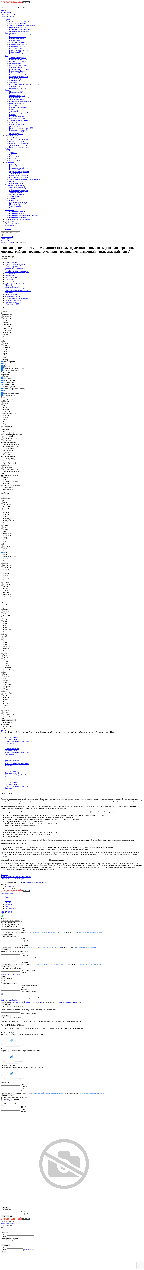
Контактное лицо (7, 1232)
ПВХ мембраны (12, 287)
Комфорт (6, 498)
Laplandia (6, 548)
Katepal (6, 343)
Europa (5, 529)
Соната (6, 699)
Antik (5, 621)
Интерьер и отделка (12, 136)
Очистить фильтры (7, 886)
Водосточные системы (15, 289)
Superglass (7, 504)
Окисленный (8, 436)
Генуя (5, 672)
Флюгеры (9, 281)
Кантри (6, 573)
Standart (6, 502)
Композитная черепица (15, 264)
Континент (7, 580)
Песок (5, 479)
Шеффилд (7, 716)
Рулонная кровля (12, 274)
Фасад (7, 56)
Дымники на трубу (13, 302)
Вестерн (6, 569)
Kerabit (5, 345)
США (5, 407)
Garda (5, 636)
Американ (7, 668)
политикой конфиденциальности (90, 932)
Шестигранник (8, 714)
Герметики (7, 378)
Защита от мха (8, 384)
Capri (5, 625)
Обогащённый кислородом (13, 434)
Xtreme (5, 663)
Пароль (24, 972)
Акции (7, 897)
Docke (5, 322)
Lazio (5, 642)
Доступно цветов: (12, 739)
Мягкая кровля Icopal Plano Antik (17, 764)
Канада (6, 403)
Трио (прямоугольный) (11, 444)
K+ (4, 540)
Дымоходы (10, 293)
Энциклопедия (10, 908)
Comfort (6, 525)
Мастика (6, 366)
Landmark (6, 546)
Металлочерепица (13, 266)
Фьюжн (6, 710)
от (1, 310)
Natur (5, 644)
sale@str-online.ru (7, 879)
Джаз (5, 571)
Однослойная (8, 490)
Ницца (5, 691)
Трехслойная (8, 492)
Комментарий (25, 945)
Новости (8, 899)
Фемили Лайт (8, 595)
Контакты (4, 875)
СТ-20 (5, 588)
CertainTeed (7, 332)
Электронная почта (28, 958)
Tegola (5, 351)
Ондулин (9, 275)
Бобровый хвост (9, 451)
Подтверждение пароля (9, 1239)
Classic (5, 523)
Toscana (6, 657)
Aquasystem (7, 316)
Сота (5, 701)
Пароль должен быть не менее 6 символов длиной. (19, 1241)
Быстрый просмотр (12, 737)
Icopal (5, 320)
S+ (4, 500)
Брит (5, 354)
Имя (23, 928)
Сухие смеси (9, 225)
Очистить (4, 732)
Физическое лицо (9, 981)
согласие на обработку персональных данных (28, 1002)
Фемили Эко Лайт (9, 597)
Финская (6, 599)
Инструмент (9, 227)
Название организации (30, 985)
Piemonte (6, 647)
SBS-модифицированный (12, 432)
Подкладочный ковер (11, 370)
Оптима (6, 582)
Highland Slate (8, 535)
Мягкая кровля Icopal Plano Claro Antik (19, 741)
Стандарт (6, 704)
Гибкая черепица (9, 362)
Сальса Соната (8, 607)
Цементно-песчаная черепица (17, 272)
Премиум (6, 584)
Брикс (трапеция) (9, 463)
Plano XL (6, 554)
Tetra (5, 655)
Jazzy (5, 538)
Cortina (5, 632)
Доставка (8, 904)
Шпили (8, 285)
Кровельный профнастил (15, 268)
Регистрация (10, 14)
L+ (4, 544)
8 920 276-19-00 (6, 12)
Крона (5, 682)
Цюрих (6, 712)
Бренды (3, 10)
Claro (5, 628)
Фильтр (3, 730)
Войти (12, 1223)
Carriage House (8, 521)
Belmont (6, 514)
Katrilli (5, 542)
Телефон (24, 930)
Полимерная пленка (10, 481)
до (2, 312)
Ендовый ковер (8, 364)
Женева (6, 611)
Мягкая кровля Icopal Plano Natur (17, 786)
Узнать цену (9, 743)
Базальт (6, 477)
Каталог (4, 242)
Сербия (6, 409)
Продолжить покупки (16, 1101)
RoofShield (7, 347)
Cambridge (7, 519)
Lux (4, 550)
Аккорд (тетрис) (9, 448)
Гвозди (5, 376)
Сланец (6, 483)
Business (6, 516)
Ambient (6, 512)
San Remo (6, 649)
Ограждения (9, 162)
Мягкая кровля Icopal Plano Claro (17, 752)
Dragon (5, 634)
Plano (5, 552)
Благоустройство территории (15, 185)
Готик (5, 609)
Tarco (5, 349)
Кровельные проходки (14, 300)
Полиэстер (7, 440)
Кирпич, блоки (10, 33)
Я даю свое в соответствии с (42, 1002)
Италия (6, 401)
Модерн (6, 689)
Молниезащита (12, 304)
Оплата (7, 906)
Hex (4, 638)
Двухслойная (8, 487)
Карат (5, 613)
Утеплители (9, 221)
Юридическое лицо (10, 983)
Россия (5, 405)
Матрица (6, 687)
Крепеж (8, 229)
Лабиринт (7, 685)
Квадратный (7, 467)
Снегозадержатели (13, 277)
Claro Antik (7, 630)
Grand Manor (7, 533)
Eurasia (5, 527)
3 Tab (5, 605)
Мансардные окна (13, 296)
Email (23, 1111)
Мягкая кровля (12, 262)
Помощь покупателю (8, 873)
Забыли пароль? (6, 974)
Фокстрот (6, 708)
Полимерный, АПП (10, 438)
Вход (2, 14)
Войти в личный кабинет (10, 1000)
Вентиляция (9, 210)
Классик (6, 576)
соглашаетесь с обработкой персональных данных (47, 932)
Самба (5, 695)
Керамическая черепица (15, 283)
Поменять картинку (8, 996)
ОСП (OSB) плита (12, 294)
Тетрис (5, 706)
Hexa (5, 640)
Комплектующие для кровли (17, 298)
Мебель (7, 149)
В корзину (5, 1101)
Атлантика (7, 567)
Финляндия (7, 426)
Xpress (5, 661)
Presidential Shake (9, 557)
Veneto (5, 659)
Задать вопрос (18, 879)
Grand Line (7, 318)
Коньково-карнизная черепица (14, 368)
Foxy (5, 531)
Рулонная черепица (10, 395)
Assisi (5, 623)
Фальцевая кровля (12, 270)
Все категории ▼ (7, 237)
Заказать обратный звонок (21, 877)
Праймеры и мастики (12, 223)
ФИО (23, 1107)
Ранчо (5, 586)
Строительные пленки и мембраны (17, 219)
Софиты (9, 279)
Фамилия (25, 989)
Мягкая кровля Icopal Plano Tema (17, 775)
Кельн (5, 680)
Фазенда (6, 592)
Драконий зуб (8, 453)
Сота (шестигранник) (11, 446)
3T (4, 496)
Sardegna (6, 651)
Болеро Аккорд (8, 670)
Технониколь (8, 324)
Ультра (5, 590)
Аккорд (6, 666)
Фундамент (9, 20)
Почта (23, 1089)
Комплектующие (9, 387)
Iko (4, 341)
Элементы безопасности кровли (18, 291)
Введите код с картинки (30, 998)
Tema (5, 653)
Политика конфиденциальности (34, 882)
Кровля (7, 90)
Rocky (5, 559)
